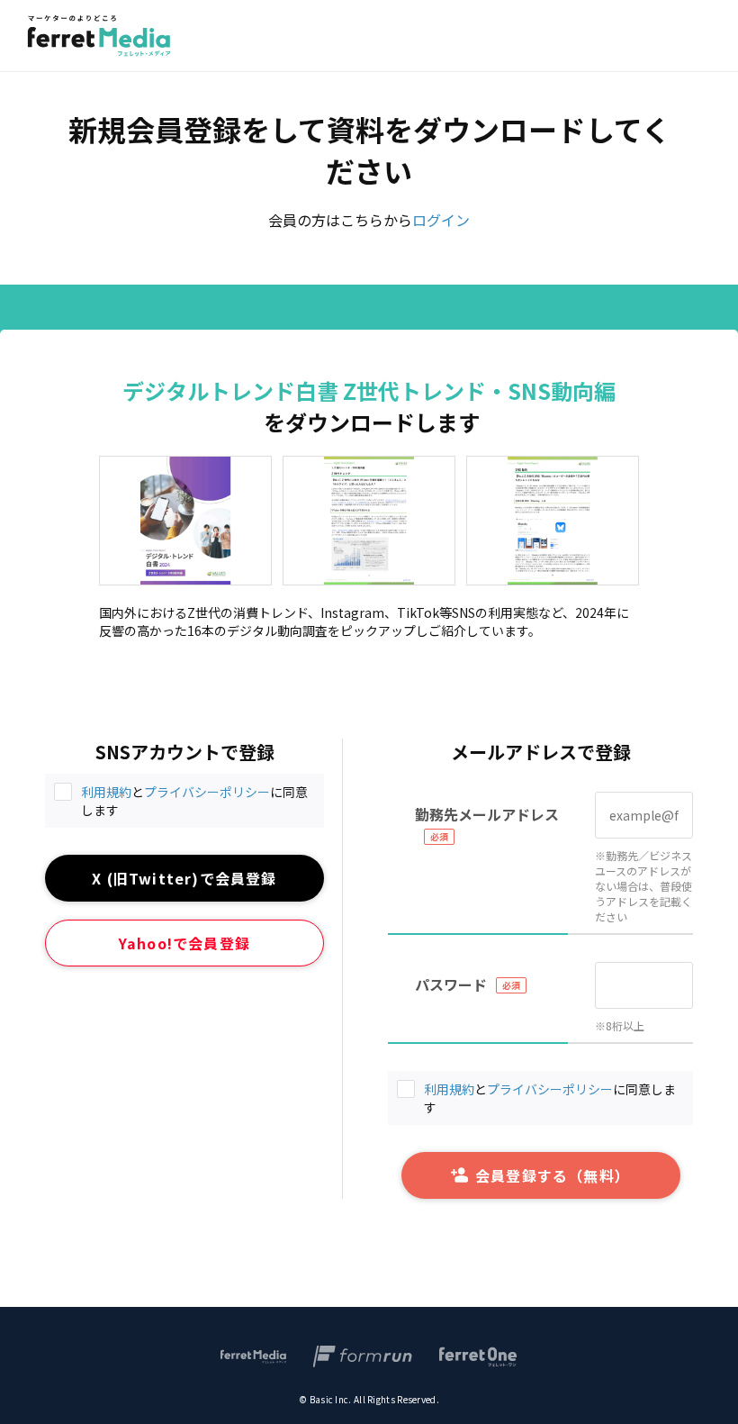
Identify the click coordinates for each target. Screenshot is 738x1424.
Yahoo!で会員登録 (184, 943)
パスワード (451, 984)
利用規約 (106, 792)
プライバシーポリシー (207, 792)
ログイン (441, 220)
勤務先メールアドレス (487, 814)
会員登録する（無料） (552, 1175)
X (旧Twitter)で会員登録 (184, 878)
